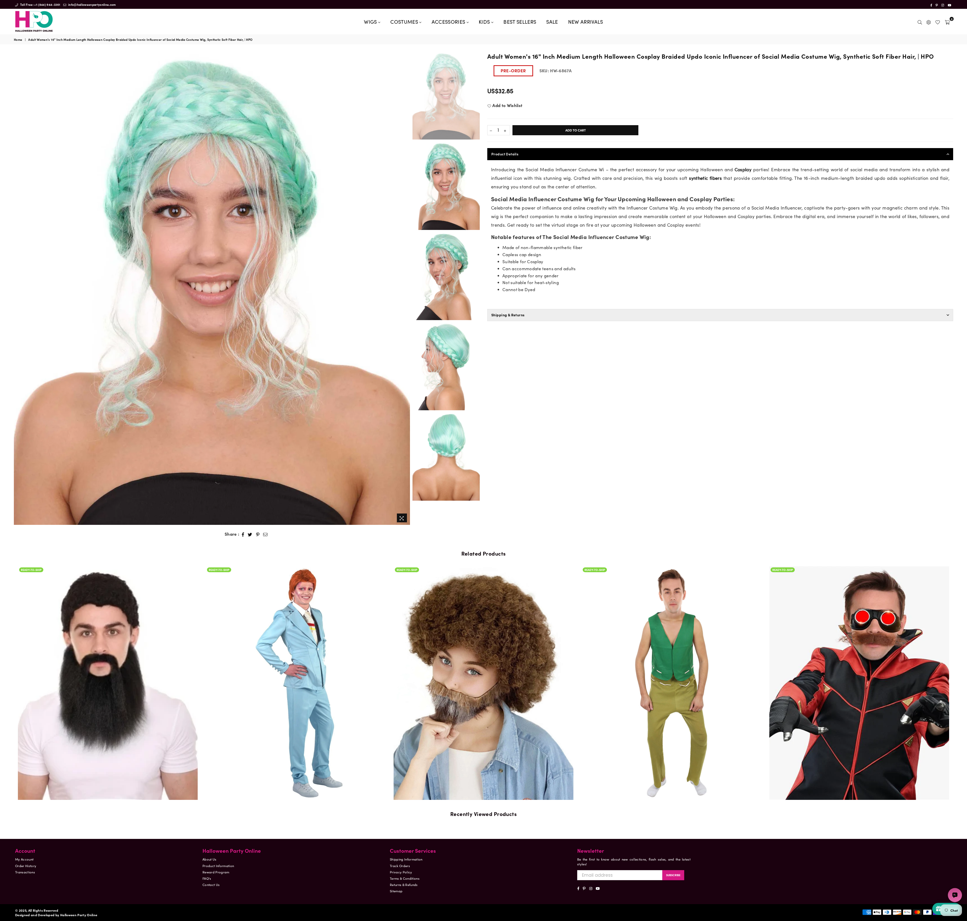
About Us (209, 859)
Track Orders (400, 865)
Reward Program (215, 872)
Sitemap (396, 891)
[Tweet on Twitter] (250, 534)
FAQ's (206, 878)
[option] (212, 288)
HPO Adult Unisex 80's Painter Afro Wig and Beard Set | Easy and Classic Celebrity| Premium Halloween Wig (296, 662)
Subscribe (673, 875)
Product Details (505, 153)
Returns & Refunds (404, 884)
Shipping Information (406, 859)
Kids (485, 21)
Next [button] (405, 288)
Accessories (449, 21)
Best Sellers (519, 21)
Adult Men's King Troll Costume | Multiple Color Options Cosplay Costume (483, 668)
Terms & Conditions (405, 878)
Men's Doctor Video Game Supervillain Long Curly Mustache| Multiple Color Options (671, 668)
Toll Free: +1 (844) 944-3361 (39, 4)
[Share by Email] (265, 534)
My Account (24, 859)
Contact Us (211, 884)
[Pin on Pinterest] (258, 534)
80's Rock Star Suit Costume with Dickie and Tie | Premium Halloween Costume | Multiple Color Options (108, 668)
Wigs (371, 21)
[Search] (919, 21)
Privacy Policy (401, 872)
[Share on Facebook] (243, 534)
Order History (25, 865)
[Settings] (928, 21)
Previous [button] (18, 288)
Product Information (218, 865)
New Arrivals (585, 21)
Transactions (25, 872)
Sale (552, 21)
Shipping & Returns (508, 314)
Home (18, 40)
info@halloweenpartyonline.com (91, 4)
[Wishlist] (937, 21)
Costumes (404, 21)
